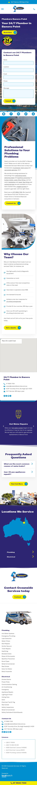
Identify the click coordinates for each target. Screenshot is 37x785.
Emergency (5, 689)
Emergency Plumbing (8, 636)
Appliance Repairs (7, 692)
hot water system (17, 428)
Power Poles (6, 682)
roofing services (9, 184)
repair (20, 182)
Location (6, 67)
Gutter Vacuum (7, 646)
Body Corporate (7, 671)
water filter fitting (19, 180)
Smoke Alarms (6, 679)
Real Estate (5, 666)
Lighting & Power (7, 694)
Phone (5, 81)
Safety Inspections (8, 707)
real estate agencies (10, 170)
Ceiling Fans (5, 697)
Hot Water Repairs (18, 424)
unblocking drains (20, 175)
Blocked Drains (6, 653)
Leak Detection (6, 638)
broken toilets (8, 180)
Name (5, 59)
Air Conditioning (7, 687)
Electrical (11, 557)
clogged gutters (21, 186)
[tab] (3, 114)
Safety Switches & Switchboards (12, 712)
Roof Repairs (6, 643)
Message (6, 88)
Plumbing (11, 552)
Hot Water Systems (8, 633)
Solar (3, 699)
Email (5, 74)
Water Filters (6, 641)
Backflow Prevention (8, 659)
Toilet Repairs (6, 648)
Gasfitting (5, 651)
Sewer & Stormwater (8, 656)
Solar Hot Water (7, 669)
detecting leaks (9, 178)
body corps (24, 168)
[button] (3, 426)
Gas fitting (26, 182)
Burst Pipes (5, 661)
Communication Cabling (9, 684)
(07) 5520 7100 (17, 192)
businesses (16, 168)
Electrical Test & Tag (8, 702)
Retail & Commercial (8, 664)
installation (11, 182)
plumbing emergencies (13, 301)
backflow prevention (23, 178)
